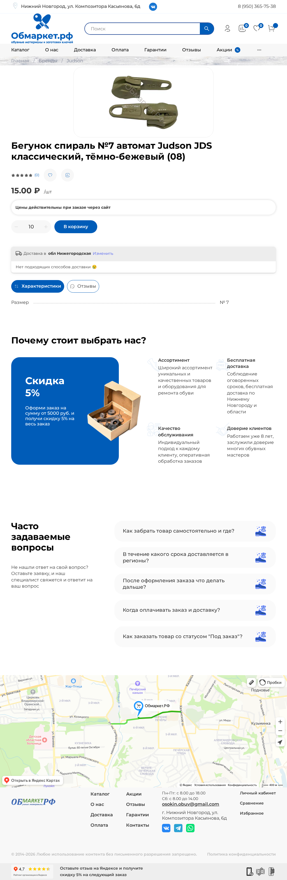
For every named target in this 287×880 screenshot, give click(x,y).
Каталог (20, 49)
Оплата (120, 49)
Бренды (48, 60)
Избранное (252, 813)
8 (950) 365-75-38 (257, 6)
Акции (224, 49)
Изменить (103, 253)
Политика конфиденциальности (241, 854)
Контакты (137, 825)
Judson (75, 60)
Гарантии (155, 49)
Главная (20, 60)
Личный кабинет (258, 793)
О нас (51, 49)
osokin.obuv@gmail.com (190, 804)
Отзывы (191, 49)
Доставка (85, 49)
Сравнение (252, 803)
